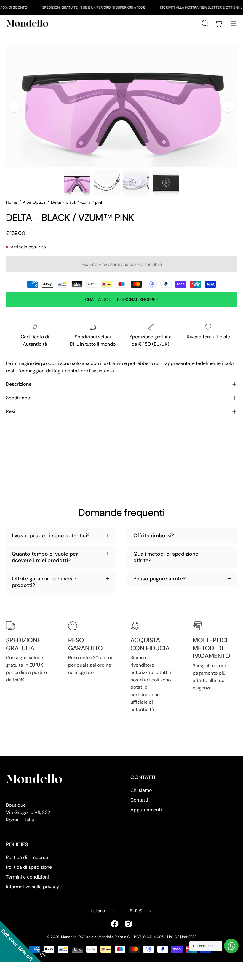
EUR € (136, 910)
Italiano (98, 910)
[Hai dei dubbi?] (231, 946)
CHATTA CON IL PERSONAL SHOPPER (121, 299)
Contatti (139, 800)
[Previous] (15, 106)
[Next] (228, 106)
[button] (20, 941)
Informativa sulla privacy (32, 887)
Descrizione (18, 384)
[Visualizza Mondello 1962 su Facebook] (114, 923)
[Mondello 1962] (28, 23)
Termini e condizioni (27, 877)
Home (11, 202)
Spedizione (18, 398)
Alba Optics (34, 202)
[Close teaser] (43, 954)
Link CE (173, 936)
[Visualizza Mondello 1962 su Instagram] (128, 923)
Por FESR (189, 936)
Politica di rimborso (27, 857)
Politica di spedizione (29, 867)
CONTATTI (142, 777)
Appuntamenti (146, 810)
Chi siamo (141, 790)
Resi (10, 411)
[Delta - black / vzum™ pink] (77, 183)
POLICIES (17, 844)
